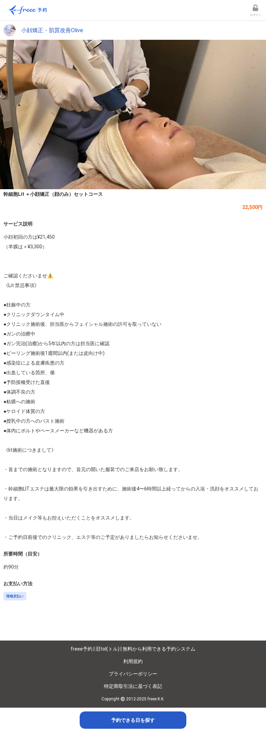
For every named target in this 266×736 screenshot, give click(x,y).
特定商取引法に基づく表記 (133, 686)
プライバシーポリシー (133, 674)
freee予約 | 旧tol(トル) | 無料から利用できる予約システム (133, 649)
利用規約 (133, 661)
